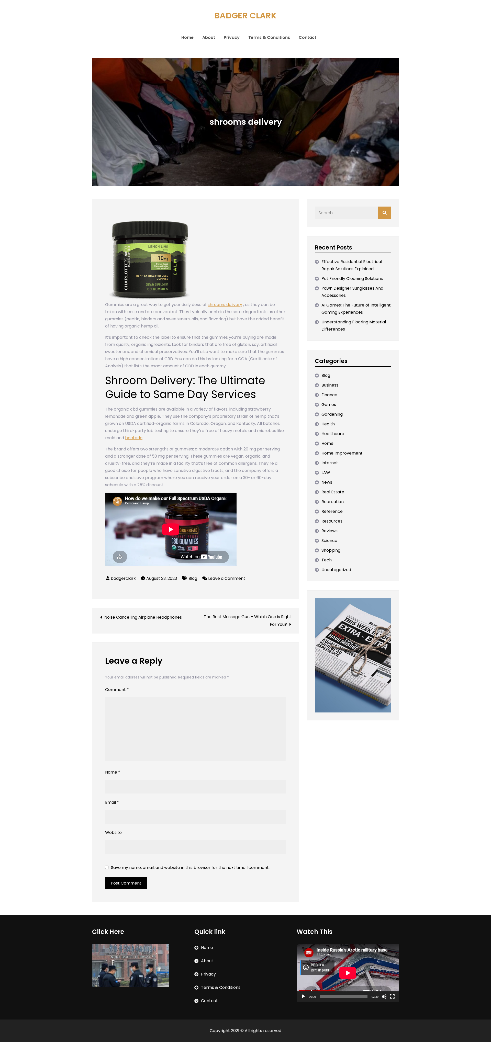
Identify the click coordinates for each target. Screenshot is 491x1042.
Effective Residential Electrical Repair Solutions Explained (351, 265)
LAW (325, 472)
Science (329, 540)
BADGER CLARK (245, 15)
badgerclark (123, 578)
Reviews (329, 531)
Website (113, 832)
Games (328, 404)
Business (329, 385)
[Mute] (384, 996)
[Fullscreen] (392, 996)
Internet (329, 463)
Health (328, 424)
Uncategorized (336, 570)
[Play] (303, 996)
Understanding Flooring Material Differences (353, 325)
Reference (332, 511)
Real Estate (332, 492)
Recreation (332, 502)
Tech (326, 560)
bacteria (133, 438)
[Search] (384, 213)
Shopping (330, 550)
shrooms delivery (225, 305)
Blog (192, 578)
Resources (331, 521)
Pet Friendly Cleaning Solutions (352, 278)
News (326, 482)
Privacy (232, 37)
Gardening (332, 414)
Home (187, 37)
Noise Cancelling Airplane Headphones (143, 617)
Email (112, 802)
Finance (329, 395)
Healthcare (332, 434)
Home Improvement (342, 453)
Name (112, 772)
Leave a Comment (226, 578)
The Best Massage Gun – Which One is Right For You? (247, 620)
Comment (117, 690)
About (208, 37)
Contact (307, 37)
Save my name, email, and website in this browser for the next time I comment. (190, 868)
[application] (348, 973)
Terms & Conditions (269, 37)
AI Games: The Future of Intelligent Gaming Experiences (356, 308)
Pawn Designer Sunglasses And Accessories (352, 291)
